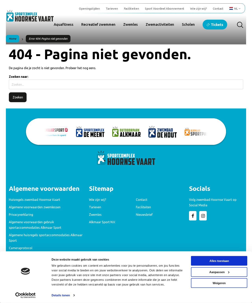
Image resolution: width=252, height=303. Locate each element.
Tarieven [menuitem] (112, 8)
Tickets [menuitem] (217, 25)
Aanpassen (217, 272)
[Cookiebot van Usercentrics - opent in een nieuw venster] (25, 295)
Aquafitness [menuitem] (63, 24)
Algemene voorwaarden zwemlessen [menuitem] (35, 207)
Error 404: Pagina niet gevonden (48, 38)
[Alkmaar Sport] (54, 131)
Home (12, 38)
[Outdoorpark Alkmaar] (126, 131)
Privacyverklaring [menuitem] (21, 214)
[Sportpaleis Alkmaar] (199, 132)
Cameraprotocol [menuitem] (20, 248)
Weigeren (219, 283)
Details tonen (61, 295)
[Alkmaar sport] (33, 18)
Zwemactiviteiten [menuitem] (160, 24)
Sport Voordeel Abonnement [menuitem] (164, 8)
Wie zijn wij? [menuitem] (198, 8)
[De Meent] (90, 131)
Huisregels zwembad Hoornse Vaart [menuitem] (34, 199)
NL (236, 8)
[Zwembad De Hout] (163, 131)
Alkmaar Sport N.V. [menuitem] (102, 222)
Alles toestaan (219, 261)
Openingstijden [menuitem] (89, 8)
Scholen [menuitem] (188, 24)
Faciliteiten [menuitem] (131, 8)
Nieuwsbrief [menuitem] (144, 214)
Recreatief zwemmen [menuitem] (98, 24)
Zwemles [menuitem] (130, 24)
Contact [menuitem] (218, 8)
